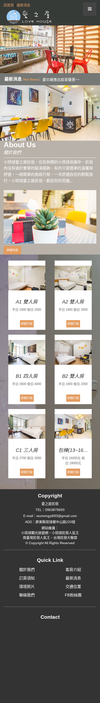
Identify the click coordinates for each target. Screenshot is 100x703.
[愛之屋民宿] (28, 16)
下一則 (94, 49)
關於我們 (27, 570)
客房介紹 (73, 570)
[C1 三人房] (26, 426)
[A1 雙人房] (26, 278)
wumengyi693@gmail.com (56, 516)
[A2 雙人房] (73, 278)
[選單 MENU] (89, 9)
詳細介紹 (27, 323)
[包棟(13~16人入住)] (73, 426)
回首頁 (9, 5)
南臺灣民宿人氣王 (36, 538)
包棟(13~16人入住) (73, 450)
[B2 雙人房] (73, 352)
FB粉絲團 (73, 595)
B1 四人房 (27, 376)
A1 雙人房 (27, 301)
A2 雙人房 (73, 301)
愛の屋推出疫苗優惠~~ (61, 79)
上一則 (5, 49)
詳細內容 (12, 250)
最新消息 (23, 5)
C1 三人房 (27, 450)
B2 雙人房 (73, 376)
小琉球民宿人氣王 (65, 533)
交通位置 (73, 587)
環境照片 (27, 587)
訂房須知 (27, 578)
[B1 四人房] (26, 352)
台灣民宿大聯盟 (65, 538)
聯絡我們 (27, 595)
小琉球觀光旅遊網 (34, 533)
